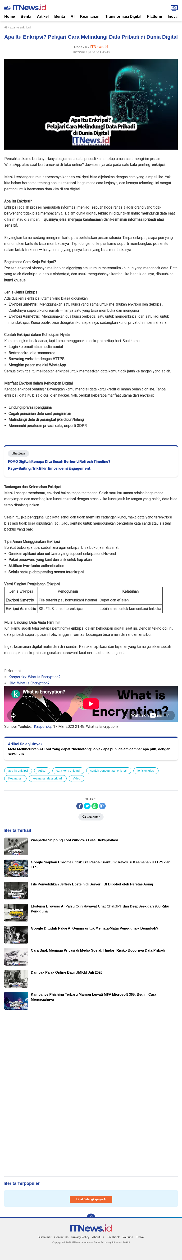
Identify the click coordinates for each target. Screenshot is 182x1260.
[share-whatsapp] (94, 806)
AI (72, 16)
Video (76, 778)
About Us (98, 1237)
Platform (154, 16)
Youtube (128, 1237)
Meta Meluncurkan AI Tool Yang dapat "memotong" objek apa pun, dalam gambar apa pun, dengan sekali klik (89, 751)
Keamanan (90, 16)
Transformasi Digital (123, 16)
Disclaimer (44, 1237)
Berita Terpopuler (22, 1183)
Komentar (93, 817)
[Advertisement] (90, 1093)
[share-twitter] (87, 806)
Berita (26, 16)
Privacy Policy (80, 1237)
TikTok (140, 1237)
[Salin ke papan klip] (102, 806)
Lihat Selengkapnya (90, 1199)
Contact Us (61, 1237)
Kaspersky (42, 726)
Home (9, 16)
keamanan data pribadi (48, 778)
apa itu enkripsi (18, 770)
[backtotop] (91, 1218)
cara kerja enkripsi (68, 770)
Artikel (43, 16)
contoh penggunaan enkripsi (108, 770)
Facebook (113, 1237)
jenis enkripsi (146, 770)
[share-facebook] (79, 806)
